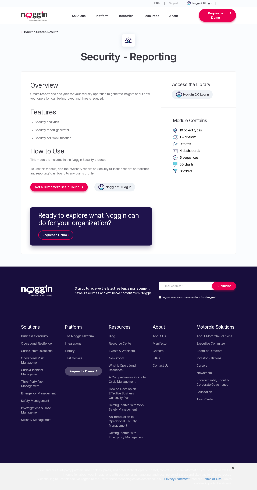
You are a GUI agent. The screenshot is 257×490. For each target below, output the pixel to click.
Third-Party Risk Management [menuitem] (32, 384)
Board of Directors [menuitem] (209, 351)
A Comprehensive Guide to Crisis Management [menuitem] (127, 379)
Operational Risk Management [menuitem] (32, 360)
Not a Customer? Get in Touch (57, 187)
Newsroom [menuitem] (116, 358)
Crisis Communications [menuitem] (36, 351)
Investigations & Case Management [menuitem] (36, 410)
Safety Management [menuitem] (35, 400)
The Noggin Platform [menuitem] (79, 336)
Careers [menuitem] (158, 351)
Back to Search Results (41, 32)
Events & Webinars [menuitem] (122, 351)
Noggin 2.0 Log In (118, 187)
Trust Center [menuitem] (205, 399)
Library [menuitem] (69, 351)
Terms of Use (212, 479)
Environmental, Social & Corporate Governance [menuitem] (213, 382)
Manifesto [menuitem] (159, 343)
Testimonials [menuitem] (73, 358)
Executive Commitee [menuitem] (211, 343)
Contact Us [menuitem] (160, 365)
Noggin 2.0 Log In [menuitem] (202, 3)
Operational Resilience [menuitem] (36, 343)
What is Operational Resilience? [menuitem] (122, 368)
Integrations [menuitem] (73, 343)
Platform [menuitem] (102, 16)
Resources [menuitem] (151, 16)
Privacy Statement (176, 479)
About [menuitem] (173, 16)
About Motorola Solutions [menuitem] (214, 336)
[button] (233, 468)
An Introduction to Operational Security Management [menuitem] (123, 421)
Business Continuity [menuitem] (34, 336)
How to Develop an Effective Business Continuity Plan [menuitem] (122, 393)
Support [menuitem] (173, 3)
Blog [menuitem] (112, 336)
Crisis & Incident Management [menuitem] (32, 372)
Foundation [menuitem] (204, 392)
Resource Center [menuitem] (120, 343)
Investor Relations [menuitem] (209, 358)
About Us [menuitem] (159, 336)
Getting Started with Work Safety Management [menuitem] (126, 407)
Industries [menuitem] (126, 16)
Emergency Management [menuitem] (38, 393)
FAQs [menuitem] (157, 3)
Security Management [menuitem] (36, 420)
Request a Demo (215, 15)
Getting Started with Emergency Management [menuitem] (126, 435)
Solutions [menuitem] (79, 16)
